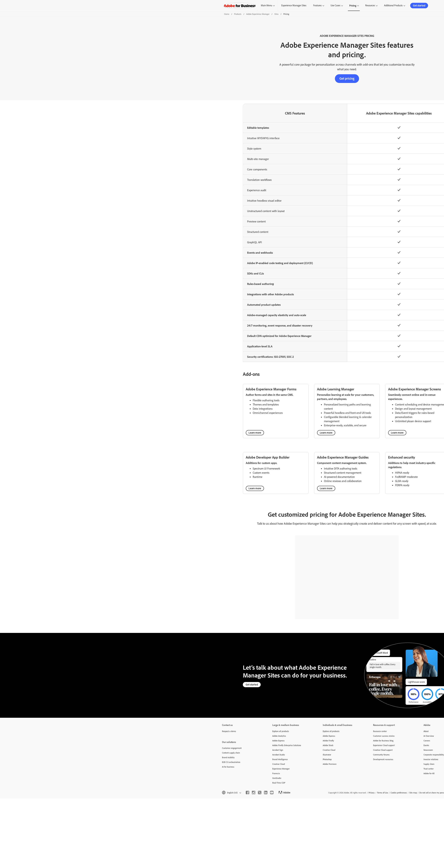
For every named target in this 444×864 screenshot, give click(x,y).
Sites (276, 14)
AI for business (228, 766)
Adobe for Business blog (383, 740)
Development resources (383, 759)
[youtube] (272, 792)
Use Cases (335, 5)
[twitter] (259, 792)
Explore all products (280, 731)
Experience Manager (281, 768)
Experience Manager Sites (293, 5)
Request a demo (229, 731)
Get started (419, 5)
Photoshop (327, 759)
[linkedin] (265, 792)
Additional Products (393, 5)
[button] (231, 792)
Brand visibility (228, 757)
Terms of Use (382, 792)
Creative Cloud (278, 764)
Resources (370, 5)
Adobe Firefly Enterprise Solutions (286, 745)
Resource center (380, 731)
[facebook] (247, 792)
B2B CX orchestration (231, 762)
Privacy (372, 792)
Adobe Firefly (328, 740)
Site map (413, 792)
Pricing (352, 5)
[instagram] (253, 792)
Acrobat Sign (277, 750)
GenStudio (276, 778)
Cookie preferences (399, 792)
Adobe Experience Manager (258, 14)
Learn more (255, 432)
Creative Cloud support (383, 750)
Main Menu (266, 5)
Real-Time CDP (278, 782)
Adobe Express (278, 740)
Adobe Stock (328, 745)
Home (226, 14)
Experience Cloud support (384, 745)
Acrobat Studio (278, 754)
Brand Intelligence (280, 759)
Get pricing (347, 78)
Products (237, 14)
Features (317, 5)
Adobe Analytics (279, 736)
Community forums (381, 754)
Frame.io (276, 773)
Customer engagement (232, 748)
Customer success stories (384, 736)
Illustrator (327, 754)
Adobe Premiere (329, 764)
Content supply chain (231, 752)
